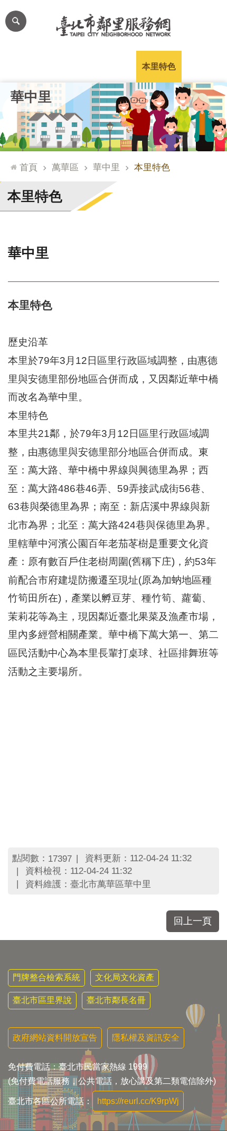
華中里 (106, 167)
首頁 (28, 167)
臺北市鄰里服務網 (113, 25)
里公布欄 (23, 66)
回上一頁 (193, 921)
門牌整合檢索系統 (46, 977)
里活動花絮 (204, 66)
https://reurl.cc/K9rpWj (138, 1101)
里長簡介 (68, 66)
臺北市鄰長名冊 (116, 1000)
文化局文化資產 (124, 977)
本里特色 (159, 66)
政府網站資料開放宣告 (55, 1037)
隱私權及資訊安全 (145, 1037)
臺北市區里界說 (42, 1000)
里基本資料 (113, 66)
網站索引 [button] (15, 21)
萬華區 (65, 167)
